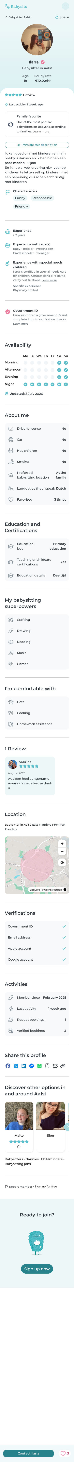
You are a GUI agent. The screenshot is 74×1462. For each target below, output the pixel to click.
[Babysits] (16, 6)
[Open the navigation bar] (65, 6)
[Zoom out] (62, 851)
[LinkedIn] (24, 1065)
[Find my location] (62, 862)
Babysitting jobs (18, 1164)
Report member (20, 1186)
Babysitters (14, 1159)
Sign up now (37, 1268)
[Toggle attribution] (65, 889)
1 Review (28, 95)
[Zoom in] (62, 843)
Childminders (52, 1159)
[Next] (68, 1127)
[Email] (55, 1065)
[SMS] (47, 1065)
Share (64, 17)
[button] (30, 776)
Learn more (41, 131)
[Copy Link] (63, 1065)
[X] (16, 1065)
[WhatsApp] (39, 1065)
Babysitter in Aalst (37, 68)
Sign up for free (46, 1186)
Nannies (32, 1159)
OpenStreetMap (53, 889)
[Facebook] (8, 1065)
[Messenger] (31, 1065)
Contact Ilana (28, 1453)
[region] (37, 865)
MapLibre (35, 889)
